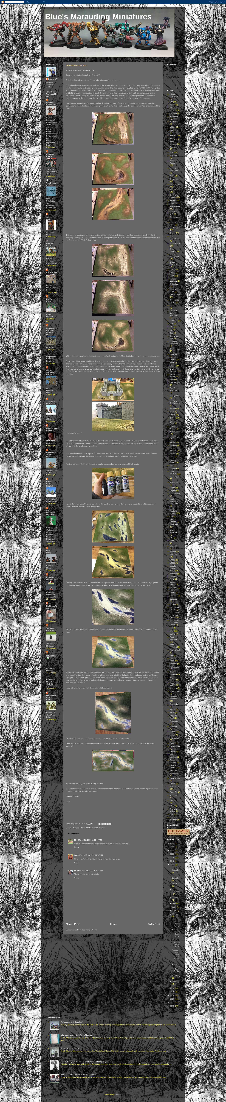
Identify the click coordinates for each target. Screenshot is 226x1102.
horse (172, 457)
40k (171, 102)
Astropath (174, 130)
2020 (172, 854)
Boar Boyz (174, 155)
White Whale (175, 778)
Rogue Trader (172, 678)
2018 (172, 861)
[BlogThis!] (102, 824)
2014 (172, 995)
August (175, 897)
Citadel (172, 272)
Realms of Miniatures (51, 578)
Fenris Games (173, 375)
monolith (173, 574)
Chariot (173, 269)
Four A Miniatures (174, 389)
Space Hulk (174, 704)
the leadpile (51, 272)
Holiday (173, 454)
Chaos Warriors (173, 263)
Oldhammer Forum (174, 608)
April (174, 910)
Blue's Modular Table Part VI (176, 932)
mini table (174, 546)
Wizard (172, 784)
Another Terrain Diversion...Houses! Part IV (78, 1075)
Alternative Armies (174, 109)
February (176, 976)
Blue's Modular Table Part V (176, 943)
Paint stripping (173, 646)
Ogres (172, 604)
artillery (173, 127)
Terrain (95, 827)
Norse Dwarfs (172, 591)
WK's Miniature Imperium (50, 512)
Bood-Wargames (174, 162)
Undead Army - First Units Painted (51, 715)
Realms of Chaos (50, 155)
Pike (171, 655)
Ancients (173, 113)
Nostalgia (173, 596)
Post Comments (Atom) (87, 930)
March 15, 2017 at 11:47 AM (90, 840)
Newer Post (72, 924)
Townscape (174, 738)
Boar (172, 152)
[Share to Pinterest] (109, 824)
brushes (173, 200)
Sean (76, 855)
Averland (173, 135)
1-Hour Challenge (174, 95)
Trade (172, 743)
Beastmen (174, 147)
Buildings (173, 203)
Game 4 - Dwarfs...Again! (51, 287)
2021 (172, 850)
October (175, 884)
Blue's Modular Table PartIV (176, 968)
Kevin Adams (175, 477)
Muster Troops (172, 583)
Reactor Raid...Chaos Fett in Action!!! (176, 955)
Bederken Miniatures (51, 681)
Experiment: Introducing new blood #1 (51, 594)
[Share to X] (104, 824)
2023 (172, 843)
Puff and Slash (173, 659)
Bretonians (174, 179)
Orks (172, 631)
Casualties (174, 217)
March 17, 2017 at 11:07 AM (91, 855)
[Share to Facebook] (107, 824)
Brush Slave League (175, 196)
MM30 (172, 560)
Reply (76, 847)
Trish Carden (175, 746)
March (175, 914)
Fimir (172, 379)
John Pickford (173, 472)
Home (113, 924)
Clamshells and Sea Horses (51, 455)
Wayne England (173, 761)
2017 (172, 865)
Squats (172, 709)
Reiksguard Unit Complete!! (72, 1022)
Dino (171, 327)
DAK (171, 323)
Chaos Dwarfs (172, 250)
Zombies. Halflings (173, 818)
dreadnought (175, 349)
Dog (171, 333)
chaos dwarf (175, 244)
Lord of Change (173, 520)
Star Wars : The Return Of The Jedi (51, 171)
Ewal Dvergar (49, 551)
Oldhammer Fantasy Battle (51, 697)
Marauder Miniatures (174, 531)
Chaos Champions (174, 237)
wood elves (174, 795)
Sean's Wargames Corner (50, 372)
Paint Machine (173, 638)
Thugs (172, 735)
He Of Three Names (51, 429)
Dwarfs (172, 360)
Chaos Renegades (174, 255)
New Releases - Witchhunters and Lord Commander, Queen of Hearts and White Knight (51, 534)
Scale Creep (175, 691)
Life (171, 516)
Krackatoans (175, 494)
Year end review (173, 810)
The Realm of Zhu (51, 184)
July (174, 903)
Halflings (173, 445)
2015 (172, 992)
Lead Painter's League (173, 511)
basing (172, 138)
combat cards (173, 290)
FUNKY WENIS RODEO (49, 484)
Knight (172, 487)
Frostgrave (174, 395)
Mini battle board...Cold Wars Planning (76, 1035)
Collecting (174, 284)
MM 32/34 (174, 554)
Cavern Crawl (173, 223)
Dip (171, 330)
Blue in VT (52, 79)
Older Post (154, 924)
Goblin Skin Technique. (70, 1048)
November (175, 878)
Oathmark (174, 599)
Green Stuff (174, 437)
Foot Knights (175, 383)
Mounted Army (173, 578)
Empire (173, 366)
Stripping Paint (173, 717)
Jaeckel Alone (49, 218)
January (175, 981)
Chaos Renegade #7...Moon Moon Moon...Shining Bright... (85, 1061)
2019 (172, 857)
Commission (175, 295)
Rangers (173, 664)
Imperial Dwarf (173, 461)
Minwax (173, 551)
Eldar (172, 363)
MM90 (172, 563)
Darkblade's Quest (51, 607)
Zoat (171, 814)
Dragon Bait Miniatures (174, 342)
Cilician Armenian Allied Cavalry (51, 261)
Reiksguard (174, 667)
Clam (172, 276)
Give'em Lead (49, 244)
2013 (172, 999)
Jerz (171, 465)
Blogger (118, 1094)
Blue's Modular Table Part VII (176, 922)
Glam (172, 411)
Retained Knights (173, 673)
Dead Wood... (51, 347)
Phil (76, 840)
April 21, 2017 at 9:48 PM (92, 870)
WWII (172, 806)
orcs (171, 628)
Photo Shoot (175, 650)
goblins (173, 418)
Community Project (174, 301)
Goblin (172, 415)
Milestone (174, 541)
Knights (173, 491)
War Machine (173, 756)
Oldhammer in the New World (174, 615)
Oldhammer (51, 655)
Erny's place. (49, 300)
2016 (172, 988)
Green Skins (175, 431)
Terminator (174, 721)
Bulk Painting (175, 206)
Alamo (172, 105)
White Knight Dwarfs (175, 766)
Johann (173, 468)
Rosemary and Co (174, 684)
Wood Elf (173, 792)
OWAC (172, 634)
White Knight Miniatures (175, 772)
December (175, 870)
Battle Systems (173, 143)
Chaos (172, 233)
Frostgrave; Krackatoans (175, 402)
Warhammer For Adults (51, 629)
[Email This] (99, 824)
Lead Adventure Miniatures (174, 501)
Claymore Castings (174, 280)
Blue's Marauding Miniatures (98, 16)
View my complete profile (49, 85)
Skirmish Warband (173, 698)
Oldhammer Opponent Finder (174, 622)
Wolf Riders (174, 787)
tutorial (101, 827)
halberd (173, 442)
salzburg (173, 688)
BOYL (172, 176)
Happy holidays (173, 449)
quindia (77, 870)
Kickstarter (174, 482)
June (174, 907)
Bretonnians (175, 184)
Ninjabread (51, 357)
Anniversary (174, 116)
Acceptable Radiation (51, 403)
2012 (172, 1002)
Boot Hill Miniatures (174, 169)
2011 (172, 1006)
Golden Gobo (173, 422)
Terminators (174, 726)
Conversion (174, 305)
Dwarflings (174, 354)
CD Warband (175, 228)
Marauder (174, 525)
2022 (172, 847)
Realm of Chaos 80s (51, 104)
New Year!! (50, 443)
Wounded (174, 800)
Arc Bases (174, 122)
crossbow (173, 320)
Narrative (173, 587)
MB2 (171, 538)
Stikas (172, 712)
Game (172, 408)
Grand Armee (172, 427)
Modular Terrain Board (81, 827)
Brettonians (174, 189)
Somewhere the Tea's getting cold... (51, 331)
